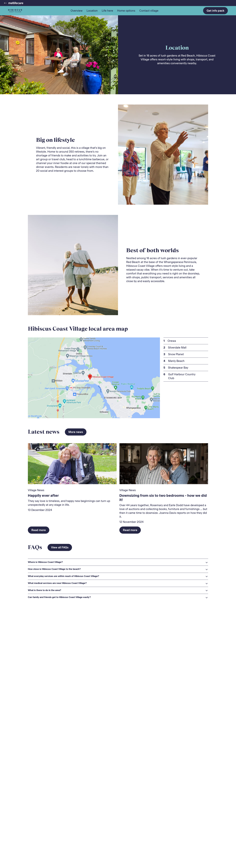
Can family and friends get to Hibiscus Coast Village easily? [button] (59, 597)
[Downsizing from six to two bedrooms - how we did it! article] (163, 463)
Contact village (148, 10)
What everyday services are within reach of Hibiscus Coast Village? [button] (63, 576)
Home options (126, 10)
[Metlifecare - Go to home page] (13, 3)
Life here (107, 10)
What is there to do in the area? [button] (44, 590)
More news (75, 432)
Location (92, 10)
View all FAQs (59, 547)
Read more (38, 530)
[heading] (118, 562)
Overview (76, 10)
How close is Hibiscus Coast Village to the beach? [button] (54, 569)
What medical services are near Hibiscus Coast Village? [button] (57, 583)
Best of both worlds (152, 250)
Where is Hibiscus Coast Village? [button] (45, 562)
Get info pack (215, 10)
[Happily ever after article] (72, 463)
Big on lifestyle (55, 140)
